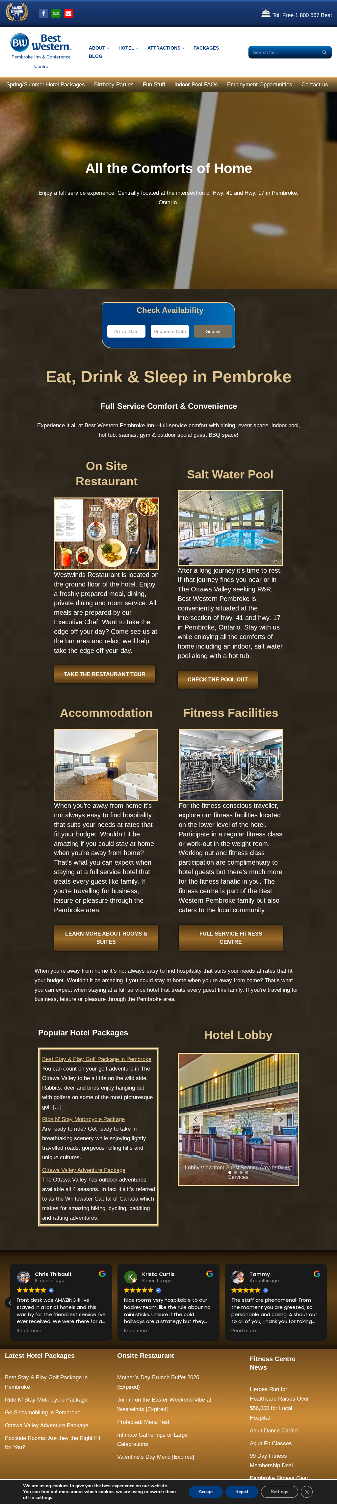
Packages (206, 48)
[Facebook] (43, 13)
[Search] (324, 52)
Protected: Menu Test (143, 1422)
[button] (108, 48)
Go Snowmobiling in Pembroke (42, 1412)
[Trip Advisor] (56, 13)
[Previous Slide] (196, 1119)
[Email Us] (68, 13)
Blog (95, 56)
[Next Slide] (280, 1119)
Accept (205, 1492)
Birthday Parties (114, 84)
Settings (279, 1492)
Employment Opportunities (259, 84)
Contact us (314, 84)
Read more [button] (29, 1331)
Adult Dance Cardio (274, 1430)
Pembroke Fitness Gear (279, 1478)
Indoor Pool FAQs (196, 84)
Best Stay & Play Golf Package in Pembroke (96, 1059)
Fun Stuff (154, 84)
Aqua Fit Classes (271, 1443)
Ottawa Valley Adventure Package (83, 1170)
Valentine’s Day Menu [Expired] (155, 1457)
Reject (241, 1492)
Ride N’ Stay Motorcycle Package (83, 1119)
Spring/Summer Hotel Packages (45, 84)
